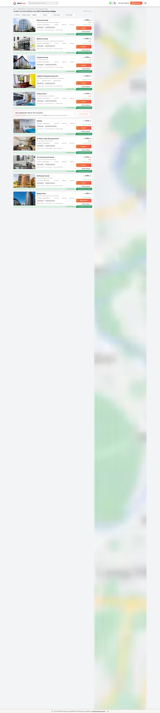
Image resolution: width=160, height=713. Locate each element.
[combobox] (43, 3)
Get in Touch (136, 3)
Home (14, 9)
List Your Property (123, 3)
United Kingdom (22, 9)
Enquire (84, 28)
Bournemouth (30, 9)
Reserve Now (83, 200)
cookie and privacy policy (98, 711)
